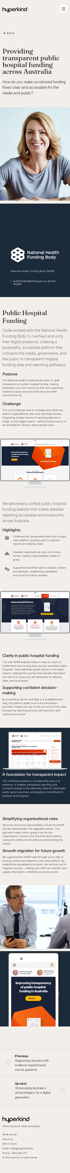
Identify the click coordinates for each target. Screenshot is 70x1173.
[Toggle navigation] (63, 9)
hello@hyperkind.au (21, 1148)
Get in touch (9, 1143)
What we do (9, 1134)
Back (10, 33)
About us (7, 1139)
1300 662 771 (19, 1153)
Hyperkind (14, 10)
